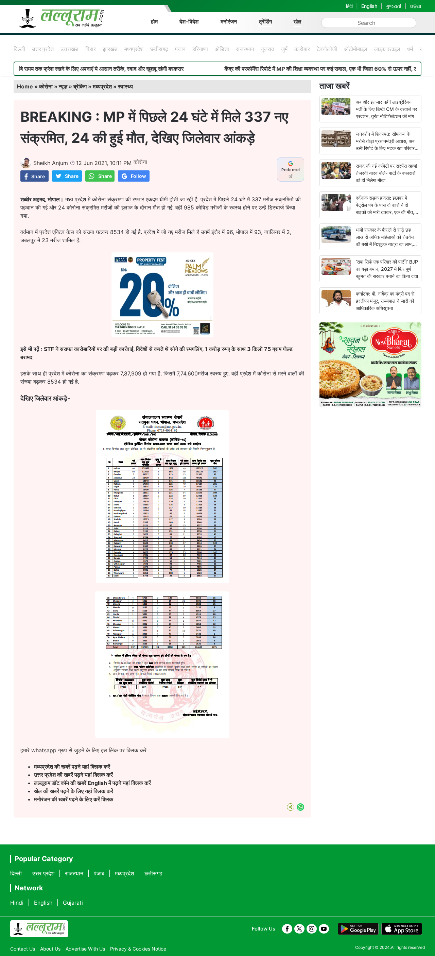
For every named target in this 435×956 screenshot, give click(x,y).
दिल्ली (19, 49)
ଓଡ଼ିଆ (415, 6)
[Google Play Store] (358, 929)
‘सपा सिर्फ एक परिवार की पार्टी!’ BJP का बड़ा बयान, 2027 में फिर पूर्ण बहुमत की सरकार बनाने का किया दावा (387, 269)
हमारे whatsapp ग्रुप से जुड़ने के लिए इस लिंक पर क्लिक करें (83, 750)
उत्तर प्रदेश (43, 49)
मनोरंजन (229, 21)
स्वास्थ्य (125, 86)
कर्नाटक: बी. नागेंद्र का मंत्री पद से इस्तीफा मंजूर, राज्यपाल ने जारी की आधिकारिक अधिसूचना (385, 301)
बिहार (90, 49)
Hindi (16, 902)
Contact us (22, 949)
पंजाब (180, 49)
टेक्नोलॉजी (327, 49)
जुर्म (284, 49)
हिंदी (349, 6)
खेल (297, 21)
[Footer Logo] (39, 928)
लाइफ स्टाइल (387, 49)
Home (25, 86)
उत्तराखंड (69, 49)
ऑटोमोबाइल (355, 49)
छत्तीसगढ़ (159, 49)
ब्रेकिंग (80, 86)
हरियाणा (200, 49)
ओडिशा (222, 49)
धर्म (410, 49)
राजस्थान (245, 49)
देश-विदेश (188, 21)
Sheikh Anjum (50, 163)
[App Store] (401, 929)
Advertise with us (85, 949)
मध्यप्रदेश (133, 49)
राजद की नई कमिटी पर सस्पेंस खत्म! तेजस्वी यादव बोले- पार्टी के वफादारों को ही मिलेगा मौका (386, 173)
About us (50, 949)
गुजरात (267, 49)
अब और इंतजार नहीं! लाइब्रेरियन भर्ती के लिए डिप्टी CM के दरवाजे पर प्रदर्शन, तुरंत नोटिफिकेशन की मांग (386, 109)
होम (154, 21)
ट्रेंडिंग (265, 21)
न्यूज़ (63, 86)
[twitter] (299, 929)
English (369, 6)
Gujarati (73, 902)
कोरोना (46, 86)
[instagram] (311, 929)
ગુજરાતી (393, 6)
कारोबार (302, 49)
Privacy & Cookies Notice (138, 949)
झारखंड (110, 49)
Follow (138, 176)
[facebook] (287, 929)
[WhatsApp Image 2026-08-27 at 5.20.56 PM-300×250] (162, 335)
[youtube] (324, 929)
